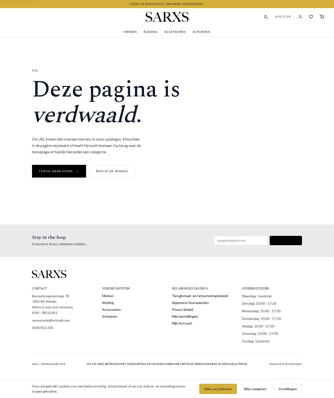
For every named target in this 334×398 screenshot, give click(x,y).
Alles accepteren (218, 389)
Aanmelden (286, 240)
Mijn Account (182, 323)
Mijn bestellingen (185, 316)
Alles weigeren (255, 389)
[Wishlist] (311, 16)
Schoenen (202, 32)
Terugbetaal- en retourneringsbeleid (200, 296)
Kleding (151, 32)
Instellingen (287, 389)
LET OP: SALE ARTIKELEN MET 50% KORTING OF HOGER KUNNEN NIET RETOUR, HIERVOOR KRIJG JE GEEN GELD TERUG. (167, 364)
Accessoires (175, 32)
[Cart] (321, 16)
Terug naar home (59, 171)
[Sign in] (300, 16)
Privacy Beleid (182, 309)
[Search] (265, 16)
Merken (130, 32)
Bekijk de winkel (112, 171)
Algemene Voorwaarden (190, 303)
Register (283, 16)
